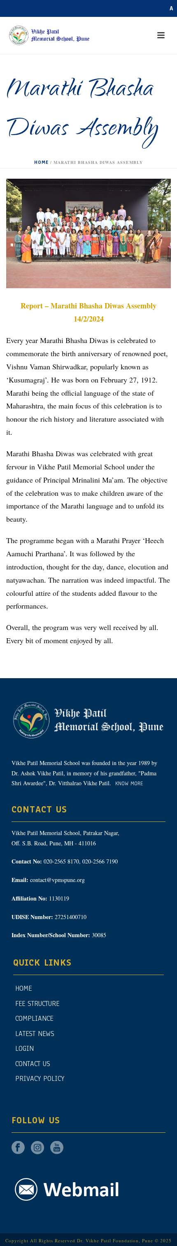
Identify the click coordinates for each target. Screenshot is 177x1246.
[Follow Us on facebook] (18, 1148)
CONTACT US (32, 1064)
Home (41, 162)
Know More (128, 783)
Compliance (34, 1018)
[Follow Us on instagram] (37, 1148)
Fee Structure (37, 1003)
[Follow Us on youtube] (56, 1148)
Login (24, 1048)
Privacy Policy (39, 1078)
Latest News (34, 1033)
